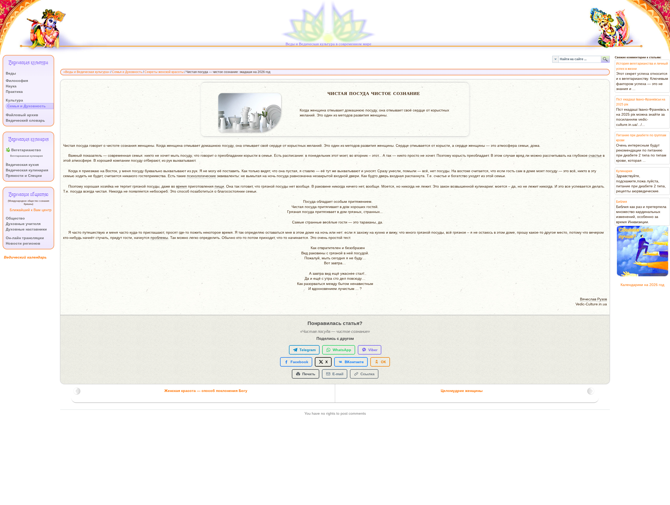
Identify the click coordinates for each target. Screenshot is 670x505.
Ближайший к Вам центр (31, 210)
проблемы (159, 238)
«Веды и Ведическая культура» (86, 72)
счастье (595, 156)
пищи (219, 186)
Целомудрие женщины (462, 391)
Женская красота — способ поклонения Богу (205, 391)
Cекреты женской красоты (164, 72)
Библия (621, 202)
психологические (201, 176)
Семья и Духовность (127, 72)
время (181, 186)
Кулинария (624, 171)
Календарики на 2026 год (642, 285)
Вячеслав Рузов (593, 299)
